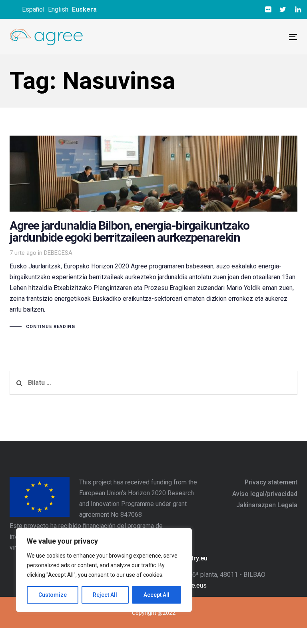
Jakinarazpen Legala (266, 505)
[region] (104, 570)
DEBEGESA (58, 252)
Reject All (105, 595)
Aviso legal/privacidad (264, 494)
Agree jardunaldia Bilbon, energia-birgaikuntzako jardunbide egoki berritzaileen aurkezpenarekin (153, 233)
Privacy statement (271, 482)
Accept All (156, 595)
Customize (52, 595)
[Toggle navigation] (223, 37)
